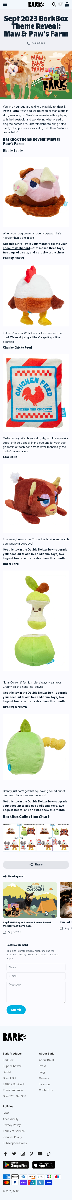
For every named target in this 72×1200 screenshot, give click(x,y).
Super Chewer (12, 1066)
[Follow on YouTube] (40, 1153)
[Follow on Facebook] (5, 1153)
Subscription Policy (15, 1143)
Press (42, 1066)
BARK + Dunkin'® (14, 1084)
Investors (44, 1084)
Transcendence (13, 1090)
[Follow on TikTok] (48, 1153)
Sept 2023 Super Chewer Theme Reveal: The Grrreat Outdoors (27, 924)
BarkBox (8, 1060)
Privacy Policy (26, 954)
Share (38, 864)
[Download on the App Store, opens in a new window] (43, 1165)
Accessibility (10, 1119)
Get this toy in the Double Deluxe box (28, 549)
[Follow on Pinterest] (31, 1153)
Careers (44, 1078)
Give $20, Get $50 (14, 1096)
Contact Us (46, 1090)
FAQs (6, 1112)
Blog (42, 1072)
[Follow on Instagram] (22, 1153)
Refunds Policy (12, 1137)
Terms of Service (49, 954)
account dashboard (16, 248)
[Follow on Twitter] (14, 1153)
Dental (7, 1072)
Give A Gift (9, 1078)
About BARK (46, 1060)
